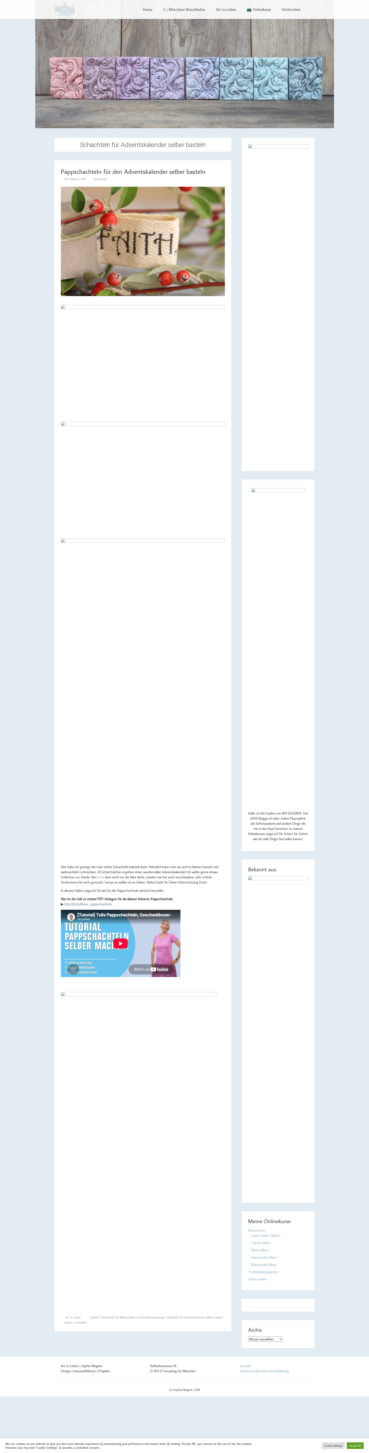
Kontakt (245, 1366)
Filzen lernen (256, 1230)
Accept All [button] (355, 1445)
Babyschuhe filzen (263, 1264)
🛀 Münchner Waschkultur (184, 9)
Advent (95, 1317)
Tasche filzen (260, 1243)
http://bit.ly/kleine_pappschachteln (88, 904)
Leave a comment (75, 1322)
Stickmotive (291, 9)
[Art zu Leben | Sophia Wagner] (64, 9)
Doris (100, 877)
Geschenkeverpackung (150, 1317)
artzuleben (100, 179)
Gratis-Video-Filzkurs (266, 1235)
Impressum (248, 1371)
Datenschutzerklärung (273, 1371)
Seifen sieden (257, 1279)
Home (147, 9)
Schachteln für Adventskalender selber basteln (194, 1317)
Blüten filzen (260, 1250)
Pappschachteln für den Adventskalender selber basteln (133, 171)
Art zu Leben (226, 9)
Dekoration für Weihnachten (118, 1317)
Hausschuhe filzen (264, 1257)
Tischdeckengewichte (263, 1272)
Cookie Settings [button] (333, 1445)
